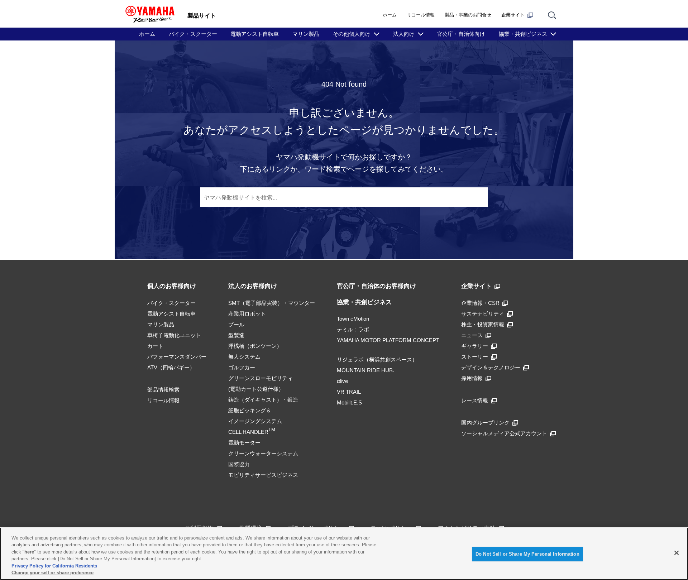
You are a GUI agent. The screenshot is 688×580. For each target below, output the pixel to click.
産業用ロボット (247, 314)
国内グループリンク (485, 423)
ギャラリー (474, 346)
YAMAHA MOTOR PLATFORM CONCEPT (388, 340)
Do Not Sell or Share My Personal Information (527, 554)
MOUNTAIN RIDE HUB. (365, 370)
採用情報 (472, 378)
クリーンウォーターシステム (263, 453)
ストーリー (474, 357)
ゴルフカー (241, 367)
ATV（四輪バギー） (171, 367)
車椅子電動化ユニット (174, 335)
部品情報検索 (163, 390)
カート (155, 346)
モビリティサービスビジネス (263, 475)
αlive (342, 381)
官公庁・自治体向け (461, 34)
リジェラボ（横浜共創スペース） (377, 359)
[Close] (676, 553)
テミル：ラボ (353, 329)
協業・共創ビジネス (364, 302)
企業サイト (513, 15)
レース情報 (474, 400)
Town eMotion (353, 319)
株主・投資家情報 (482, 324)
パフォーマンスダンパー (176, 357)
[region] (344, 553)
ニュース (472, 335)
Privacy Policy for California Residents (54, 566)
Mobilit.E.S (349, 402)
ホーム (390, 15)
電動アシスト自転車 (254, 34)
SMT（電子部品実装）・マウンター (271, 303)
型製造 (236, 335)
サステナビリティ (482, 314)
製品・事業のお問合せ (468, 15)
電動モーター (244, 443)
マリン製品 (305, 34)
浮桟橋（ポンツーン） (255, 346)
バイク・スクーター (193, 34)
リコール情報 (421, 15)
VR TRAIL (349, 392)
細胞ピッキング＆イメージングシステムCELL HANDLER (255, 421)
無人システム (244, 357)
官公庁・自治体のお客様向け (376, 286)
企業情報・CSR (480, 303)
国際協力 (239, 464)
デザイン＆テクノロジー (490, 367)
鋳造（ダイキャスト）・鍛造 (263, 400)
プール (236, 324)
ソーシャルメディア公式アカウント (504, 433)
